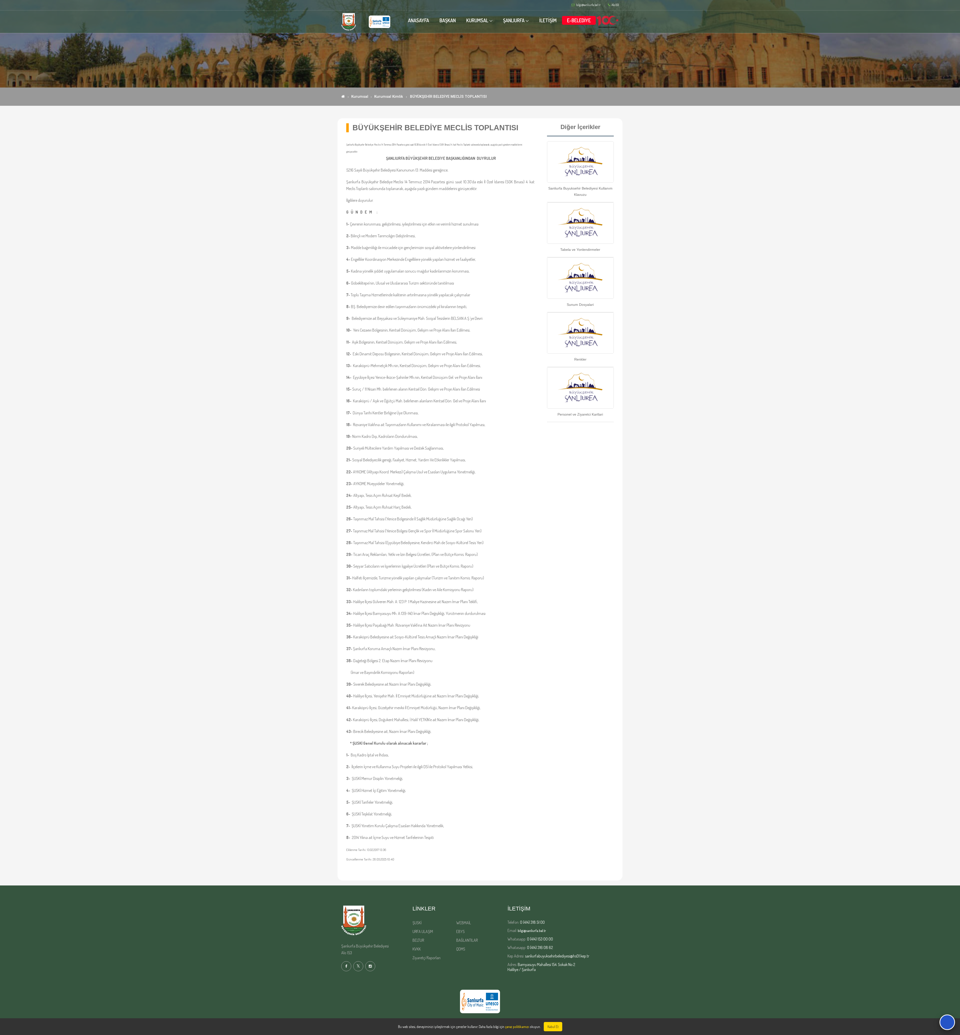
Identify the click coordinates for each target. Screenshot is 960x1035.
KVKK (416, 948)
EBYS (460, 931)
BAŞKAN (448, 20)
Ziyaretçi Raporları (426, 957)
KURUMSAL (477, 20)
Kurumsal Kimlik (388, 96)
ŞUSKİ (417, 922)
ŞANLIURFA (513, 20)
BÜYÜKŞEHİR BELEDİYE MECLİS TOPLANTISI (448, 96)
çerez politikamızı (517, 1026)
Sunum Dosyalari (580, 305)
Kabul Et (553, 1026)
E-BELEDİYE (579, 20)
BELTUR (418, 940)
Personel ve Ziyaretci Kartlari (580, 414)
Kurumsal (359, 96)
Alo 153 (615, 5)
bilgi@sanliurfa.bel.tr (532, 930)
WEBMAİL (463, 922)
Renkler (580, 359)
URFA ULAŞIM (422, 931)
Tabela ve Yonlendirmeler (580, 250)
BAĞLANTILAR (467, 940)
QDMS (460, 948)
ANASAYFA (418, 20)
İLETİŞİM (547, 20)
